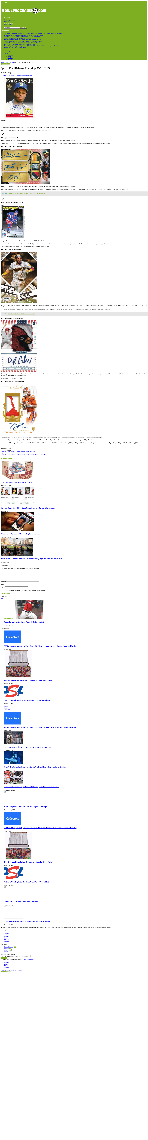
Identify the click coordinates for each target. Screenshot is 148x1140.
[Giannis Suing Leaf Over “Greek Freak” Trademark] (13, 898)
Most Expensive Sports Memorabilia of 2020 (16, 482)
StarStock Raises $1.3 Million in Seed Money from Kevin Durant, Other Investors (28, 508)
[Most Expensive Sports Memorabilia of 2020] (17, 479)
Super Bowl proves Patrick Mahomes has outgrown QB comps (25, 807)
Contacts (6, 933)
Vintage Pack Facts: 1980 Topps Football (15, 47)
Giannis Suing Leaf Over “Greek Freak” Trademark (18, 38)
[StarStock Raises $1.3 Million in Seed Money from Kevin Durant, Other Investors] (17, 504)
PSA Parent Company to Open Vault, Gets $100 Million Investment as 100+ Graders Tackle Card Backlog (33, 33)
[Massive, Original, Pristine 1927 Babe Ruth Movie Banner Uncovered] (13, 918)
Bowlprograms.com (9, 20)
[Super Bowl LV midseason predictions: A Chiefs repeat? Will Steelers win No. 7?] (13, 783)
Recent (6, 708)
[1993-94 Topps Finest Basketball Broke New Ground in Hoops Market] (18, 677)
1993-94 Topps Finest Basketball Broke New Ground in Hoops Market (23, 35)
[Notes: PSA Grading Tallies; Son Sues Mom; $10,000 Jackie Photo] (13, 697)
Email (3, 587)
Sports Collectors (8, 23)
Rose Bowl (7, 951)
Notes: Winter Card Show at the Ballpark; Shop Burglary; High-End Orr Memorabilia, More (31, 559)
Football (6, 21)
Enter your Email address (7, 956)
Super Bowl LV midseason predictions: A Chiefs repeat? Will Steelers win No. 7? (31, 787)
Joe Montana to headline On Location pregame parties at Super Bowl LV (29, 747)
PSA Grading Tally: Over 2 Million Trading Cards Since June (21, 534)
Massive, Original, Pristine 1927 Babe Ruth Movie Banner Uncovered (23, 39)
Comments (7, 709)
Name (3, 584)
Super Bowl (7, 24)
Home (2, 62)
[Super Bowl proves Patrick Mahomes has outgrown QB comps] (13, 803)
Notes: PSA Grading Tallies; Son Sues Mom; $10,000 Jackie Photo (22, 36)
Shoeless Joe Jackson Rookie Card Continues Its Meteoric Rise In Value (23, 42)
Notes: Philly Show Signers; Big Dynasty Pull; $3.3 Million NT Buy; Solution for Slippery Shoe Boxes (32, 46)
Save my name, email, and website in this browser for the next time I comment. (24, 590)
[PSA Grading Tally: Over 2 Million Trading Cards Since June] (17, 530)
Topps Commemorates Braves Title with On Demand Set (24, 622)
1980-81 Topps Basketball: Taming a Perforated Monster (19, 44)
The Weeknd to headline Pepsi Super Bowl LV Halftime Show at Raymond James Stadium (35, 767)
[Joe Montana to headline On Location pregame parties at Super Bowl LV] (13, 744)
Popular (6, 706)
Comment (3, 581)
